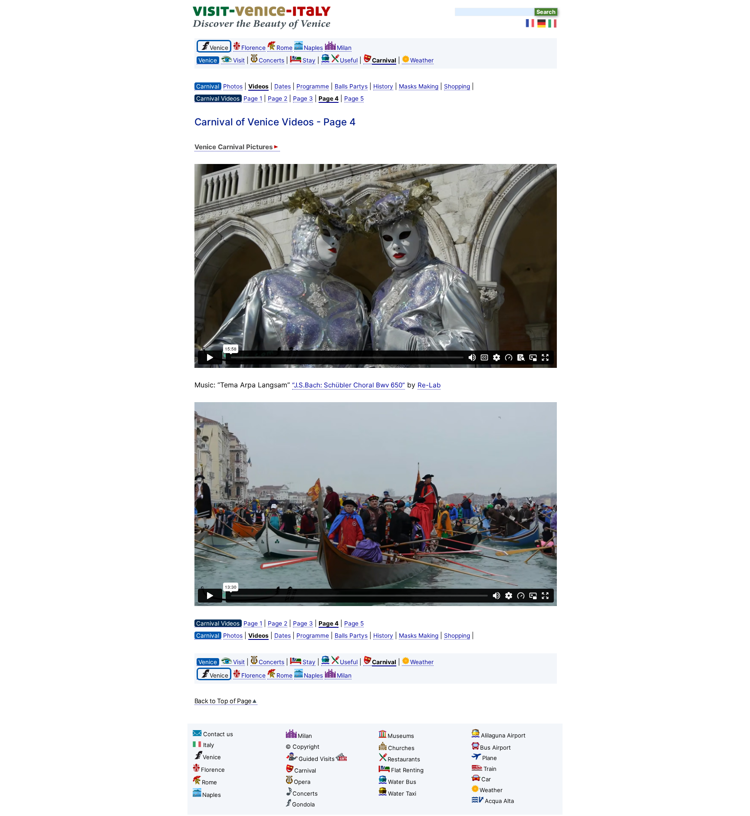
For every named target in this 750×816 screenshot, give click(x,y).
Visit (239, 60)
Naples (313, 47)
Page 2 (277, 98)
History (383, 86)
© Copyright (302, 746)
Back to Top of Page (223, 701)
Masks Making (418, 86)
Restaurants (404, 759)
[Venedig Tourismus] (541, 23)
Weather (422, 60)
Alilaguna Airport (503, 735)
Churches (401, 747)
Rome (284, 47)
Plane (489, 757)
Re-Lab (429, 385)
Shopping (457, 86)
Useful (349, 60)
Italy (208, 744)
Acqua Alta (499, 800)
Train (490, 768)
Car (486, 779)
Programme (312, 86)
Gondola (303, 804)
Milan (344, 47)
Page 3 (303, 98)
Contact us (218, 734)
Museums (401, 735)
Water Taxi (402, 793)
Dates (282, 86)
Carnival (305, 770)
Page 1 (252, 98)
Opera (302, 781)
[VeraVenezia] (553, 23)
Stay (309, 60)
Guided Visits (317, 758)
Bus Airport (495, 747)
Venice (212, 757)
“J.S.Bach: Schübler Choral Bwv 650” (348, 385)
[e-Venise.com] (530, 23)
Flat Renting (407, 770)
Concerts (271, 60)
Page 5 (354, 98)
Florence (253, 47)
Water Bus (402, 781)
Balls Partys (351, 86)
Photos (233, 86)
